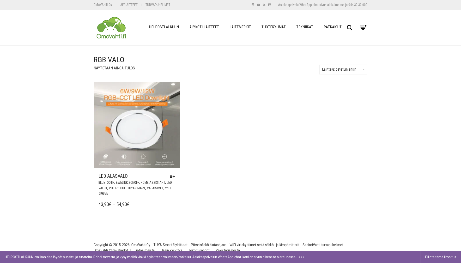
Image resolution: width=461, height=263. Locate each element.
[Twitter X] (264, 5)
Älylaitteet (129, 5)
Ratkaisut (333, 27)
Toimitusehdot (199, 250)
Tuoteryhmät (273, 27)
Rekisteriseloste (228, 250)
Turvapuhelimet (158, 5)
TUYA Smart (136, 188)
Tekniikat (304, 27)
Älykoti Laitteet (204, 27)
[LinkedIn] (269, 5)
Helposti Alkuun (164, 27)
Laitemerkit (240, 27)
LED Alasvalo (113, 176)
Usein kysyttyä (171, 250)
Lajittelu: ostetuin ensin (339, 69)
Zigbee (103, 193)
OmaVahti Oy (103, 5)
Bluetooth (106, 182)
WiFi (168, 188)
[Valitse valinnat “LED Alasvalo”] (174, 176)
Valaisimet (155, 188)
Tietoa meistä (144, 250)
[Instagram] (253, 5)
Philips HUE (117, 188)
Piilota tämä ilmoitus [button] (440, 257)
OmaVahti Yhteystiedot (111, 250)
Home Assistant (153, 182)
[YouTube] (258, 5)
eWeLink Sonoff (127, 182)
